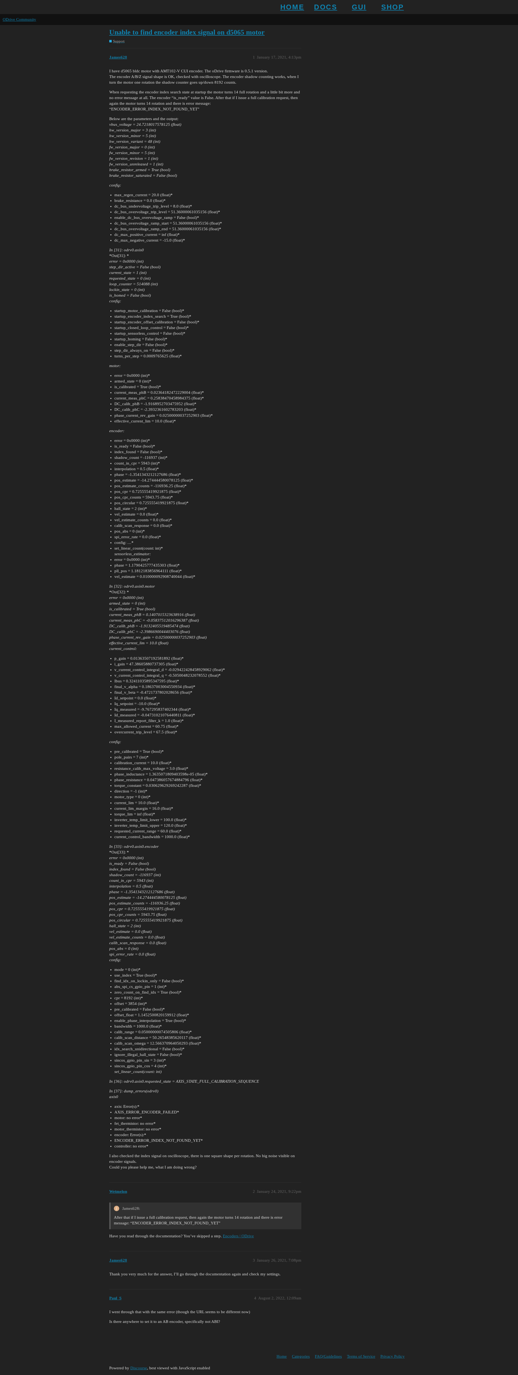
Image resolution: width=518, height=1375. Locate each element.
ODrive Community (19, 19)
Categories (301, 1356)
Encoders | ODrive (238, 1236)
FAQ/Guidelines (328, 1356)
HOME (292, 7)
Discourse (138, 1368)
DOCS (325, 7)
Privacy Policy (392, 1356)
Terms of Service (361, 1356)
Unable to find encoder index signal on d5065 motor (187, 32)
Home (282, 1356)
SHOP (392, 7)
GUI (359, 7)
